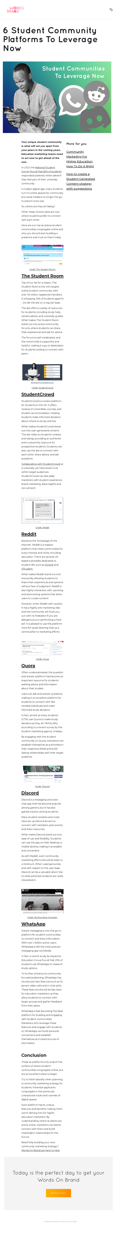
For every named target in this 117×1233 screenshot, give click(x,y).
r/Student (27, 569)
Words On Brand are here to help (40, 1150)
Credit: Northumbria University (42, 917)
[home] (15, 10)
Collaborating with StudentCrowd (40, 464)
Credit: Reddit (42, 527)
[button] (111, 9)
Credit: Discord (42, 786)
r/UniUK (49, 565)
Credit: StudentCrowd (42, 388)
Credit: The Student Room (42, 269)
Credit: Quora (42, 659)
